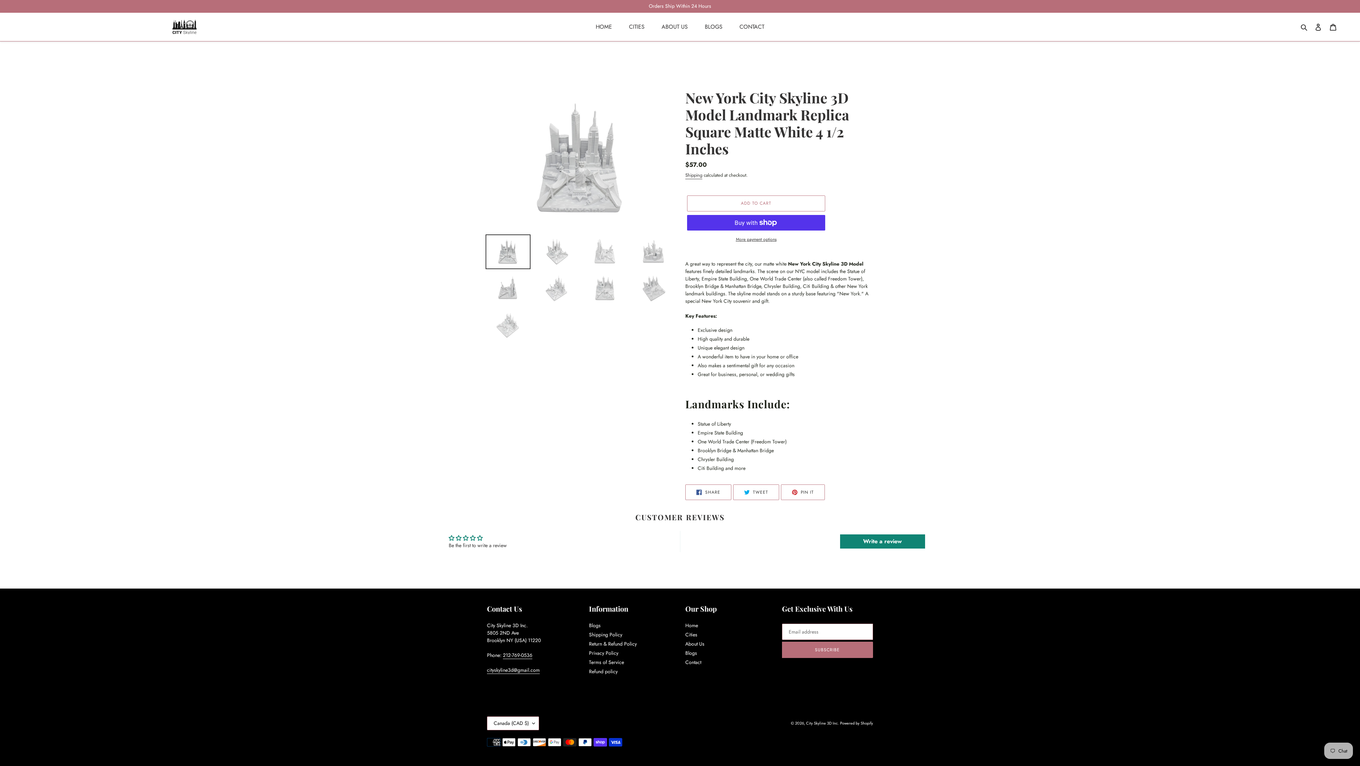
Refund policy (603, 671)
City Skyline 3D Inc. (822, 723)
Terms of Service (606, 662)
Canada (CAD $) (511, 723)
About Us (694, 643)
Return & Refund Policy (613, 643)
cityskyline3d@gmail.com (513, 670)
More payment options (756, 239)
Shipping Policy (605, 634)
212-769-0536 (517, 655)
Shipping (693, 175)
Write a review (882, 541)
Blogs (595, 625)
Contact (693, 662)
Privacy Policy (603, 653)
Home (691, 625)
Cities (691, 634)
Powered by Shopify (856, 723)
